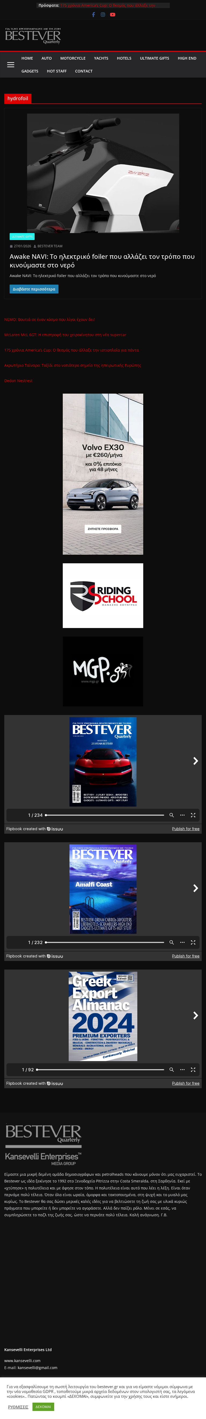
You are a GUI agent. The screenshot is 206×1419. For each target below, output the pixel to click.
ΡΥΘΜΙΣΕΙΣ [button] (18, 1407)
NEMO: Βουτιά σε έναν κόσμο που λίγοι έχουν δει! (49, 319)
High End (187, 58)
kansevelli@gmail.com (37, 1367)
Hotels (124, 58)
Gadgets (29, 71)
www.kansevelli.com (22, 1360)
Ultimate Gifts (154, 58)
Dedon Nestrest (18, 380)
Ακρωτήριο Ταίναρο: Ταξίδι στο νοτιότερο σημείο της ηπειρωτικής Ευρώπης (72, 365)
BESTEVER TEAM (50, 246)
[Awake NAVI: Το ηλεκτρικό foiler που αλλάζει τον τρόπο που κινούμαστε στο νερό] (103, 173)
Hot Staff (57, 71)
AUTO (47, 58)
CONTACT (84, 71)
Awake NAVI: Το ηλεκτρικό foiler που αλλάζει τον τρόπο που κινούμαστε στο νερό (102, 260)
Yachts (101, 58)
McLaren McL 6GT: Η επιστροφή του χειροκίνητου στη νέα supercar (65, 334)
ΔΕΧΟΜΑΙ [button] (43, 1406)
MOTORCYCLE (73, 58)
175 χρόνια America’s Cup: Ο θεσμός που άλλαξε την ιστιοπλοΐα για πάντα (71, 350)
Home (27, 58)
